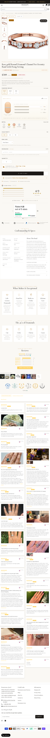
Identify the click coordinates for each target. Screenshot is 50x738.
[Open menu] (2, 5)
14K (10, 134)
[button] (18, 358)
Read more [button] (29, 506)
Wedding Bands (9, 13)
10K (4, 134)
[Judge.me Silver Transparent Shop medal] (28, 386)
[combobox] (22, 9)
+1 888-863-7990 (7, 704)
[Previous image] (10, 39)
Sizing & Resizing (31, 271)
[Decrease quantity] (3, 161)
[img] (25, 354)
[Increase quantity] (10, 161)
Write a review (17, 200)
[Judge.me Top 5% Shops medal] (42, 386)
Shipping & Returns (32, 262)
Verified (24, 390)
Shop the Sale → (41, 1)
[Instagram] (5, 720)
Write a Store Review (25, 367)
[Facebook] (2, 720)
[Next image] (46, 39)
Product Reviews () (18, 395)
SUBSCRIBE (40, 716)
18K (15, 134)
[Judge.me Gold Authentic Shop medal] (21, 386)
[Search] (23, 9)
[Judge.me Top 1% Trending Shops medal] (35, 386)
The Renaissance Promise (33, 275)
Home (3, 13)
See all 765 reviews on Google (30, 200)
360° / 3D (20, 16)
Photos (12, 16)
